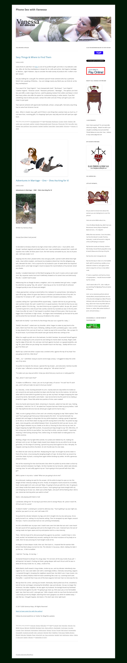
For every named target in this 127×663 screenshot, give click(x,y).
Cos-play (70, 628)
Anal (60, 625)
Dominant (28, 630)
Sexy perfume (25, 126)
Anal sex (32, 625)
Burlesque (55, 121)
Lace (21, 124)
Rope (33, 635)
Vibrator (30, 637)
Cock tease (64, 628)
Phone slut (61, 124)
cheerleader (57, 628)
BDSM (17, 628)
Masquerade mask (45, 124)
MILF (50, 633)
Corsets (61, 121)
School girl (39, 635)
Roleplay (29, 635)
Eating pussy (42, 630)
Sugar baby (52, 126)
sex (44, 635)
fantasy (49, 630)
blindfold (32, 628)
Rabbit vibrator (69, 633)
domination (34, 630)
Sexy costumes (49, 635)
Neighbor (55, 633)
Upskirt (25, 637)
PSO (66, 124)
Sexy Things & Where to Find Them (33, 57)
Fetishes (70, 121)
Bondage (48, 121)
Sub (61, 635)
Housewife (19, 633)
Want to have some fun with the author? (29, 611)
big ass (22, 628)
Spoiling (45, 126)
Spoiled (40, 126)
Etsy (36, 67)
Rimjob (18, 635)
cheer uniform (49, 628)
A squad (55, 625)
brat (43, 628)
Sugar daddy (59, 126)
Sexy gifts (71, 124)
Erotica (38, 625)
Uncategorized (34, 121)
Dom (22, 630)
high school (64, 630)
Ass (74, 625)
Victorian (66, 126)
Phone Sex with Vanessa (31, 9)
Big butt (27, 628)
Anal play (64, 625)
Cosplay (18, 630)
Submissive (65, 635)
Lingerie (37, 124)
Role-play (43, 625)
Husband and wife (28, 633)
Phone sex (55, 124)
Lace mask (26, 124)
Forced (58, 630)
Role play (23, 635)
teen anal (20, 637)
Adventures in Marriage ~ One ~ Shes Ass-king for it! (42, 180)
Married (45, 633)
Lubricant (40, 633)
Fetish (65, 121)
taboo (71, 635)
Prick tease (61, 633)
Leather (32, 124)
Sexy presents (33, 126)
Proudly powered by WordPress (24, 654)
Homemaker (72, 630)
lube (35, 633)
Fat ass (54, 630)
